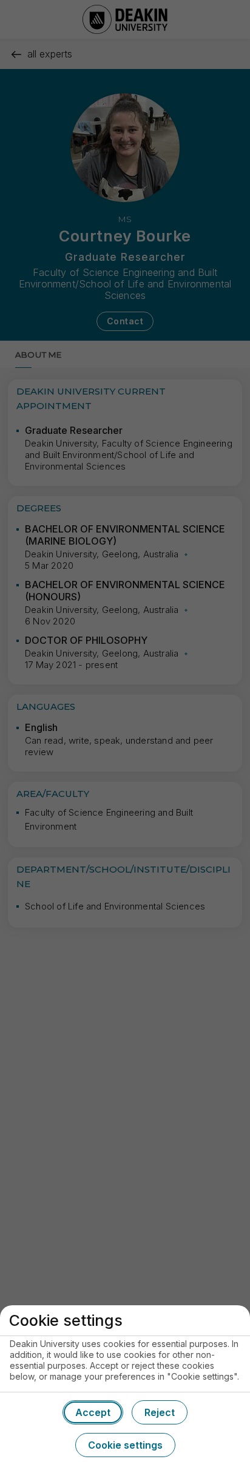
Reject (159, 1412)
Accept (92, 1412)
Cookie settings (125, 1445)
